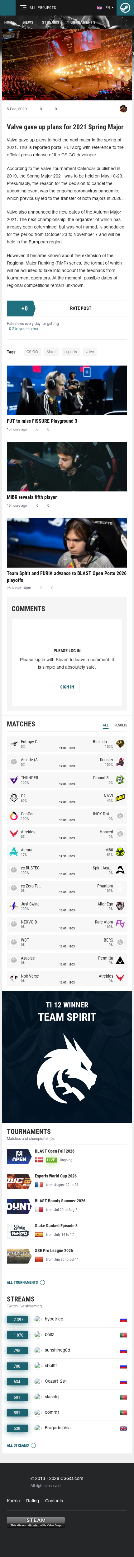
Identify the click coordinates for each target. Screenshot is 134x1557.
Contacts (54, 1501)
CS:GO (32, 352)
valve (90, 352)
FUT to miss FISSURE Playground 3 (42, 421)
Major (51, 352)
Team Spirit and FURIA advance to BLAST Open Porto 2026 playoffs (67, 576)
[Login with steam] (125, 8)
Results (120, 725)
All (106, 725)
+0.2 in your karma (22, 329)
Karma (13, 1501)
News (28, 22)
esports (71, 352)
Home (9, 22)
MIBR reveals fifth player (32, 497)
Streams (50, 22)
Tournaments (81, 22)
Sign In (67, 686)
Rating (32, 1501)
